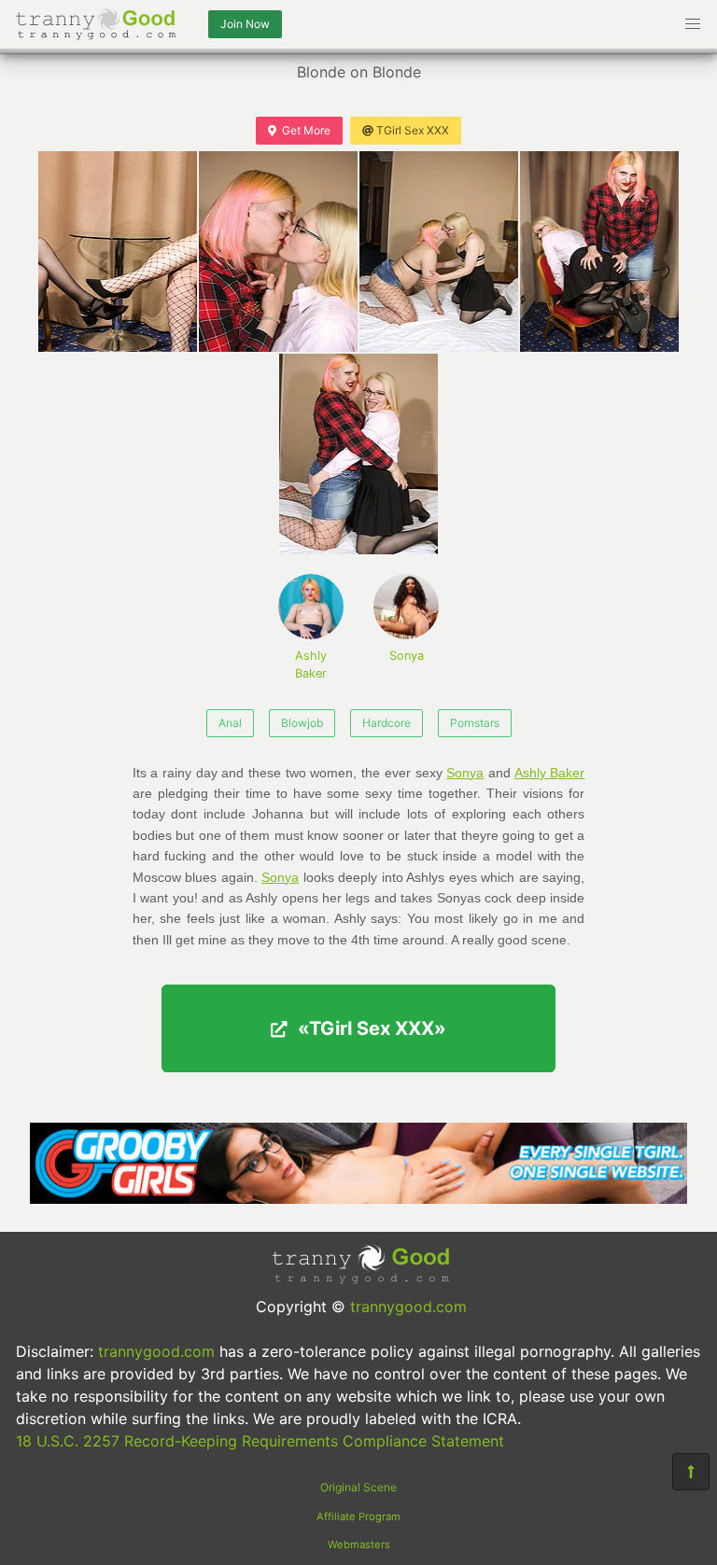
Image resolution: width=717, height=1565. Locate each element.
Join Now (245, 24)
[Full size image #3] (599, 251)
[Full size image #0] (117, 251)
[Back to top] (691, 1471)
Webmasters (359, 1544)
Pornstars (474, 723)
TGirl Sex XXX (412, 130)
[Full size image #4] (358, 454)
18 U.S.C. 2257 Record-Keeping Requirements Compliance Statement (260, 1441)
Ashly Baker (311, 664)
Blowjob (302, 723)
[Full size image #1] (278, 251)
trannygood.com (408, 1306)
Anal (230, 723)
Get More (306, 130)
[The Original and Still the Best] (358, 1198)
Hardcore (386, 723)
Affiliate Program (358, 1516)
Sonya (406, 656)
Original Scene (358, 1487)
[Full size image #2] (438, 251)
